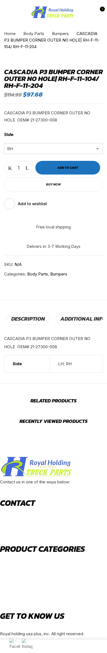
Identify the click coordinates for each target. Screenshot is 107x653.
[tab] (28, 318)
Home (10, 33)
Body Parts (33, 33)
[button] (99, 12)
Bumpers (60, 33)
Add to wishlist (32, 203)
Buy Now (53, 184)
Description (28, 319)
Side (8, 134)
